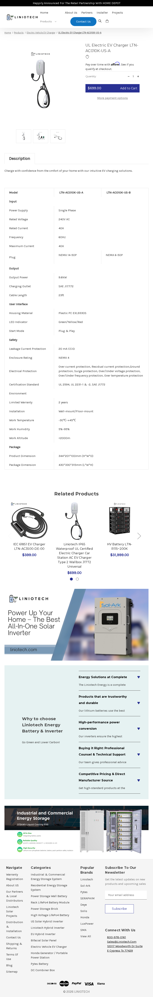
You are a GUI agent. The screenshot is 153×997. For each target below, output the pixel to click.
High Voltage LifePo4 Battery (50, 915)
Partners (87, 12)
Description (19, 158)
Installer (102, 12)
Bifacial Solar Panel (44, 940)
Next (139, 536)
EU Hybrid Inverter (43, 934)
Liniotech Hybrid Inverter (47, 927)
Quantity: (90, 76)
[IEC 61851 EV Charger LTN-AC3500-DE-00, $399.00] (29, 521)
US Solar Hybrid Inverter (47, 921)
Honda (84, 917)
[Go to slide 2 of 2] (77, 579)
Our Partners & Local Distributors (14, 896)
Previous (9, 536)
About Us (71, 12)
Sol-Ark (85, 885)
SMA (83, 930)
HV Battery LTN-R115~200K (119, 546)
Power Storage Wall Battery (49, 896)
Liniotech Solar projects (12, 911)
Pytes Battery (39, 964)
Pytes (84, 892)
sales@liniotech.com (121, 941)
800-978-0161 (116, 937)
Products (46, 21)
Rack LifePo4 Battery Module (50, 902)
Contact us (83, 21)
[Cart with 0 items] (107, 21)
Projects (117, 12)
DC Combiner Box (43, 970)
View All (85, 936)
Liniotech (86, 879)
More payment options (112, 98)
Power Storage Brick (44, 908)
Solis (83, 911)
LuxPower (86, 923)
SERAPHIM (87, 898)
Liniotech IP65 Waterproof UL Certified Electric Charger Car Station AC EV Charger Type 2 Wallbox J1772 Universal (74, 555)
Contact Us (13, 937)
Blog (9, 965)
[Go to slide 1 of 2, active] (71, 579)
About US (12, 885)
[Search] (100, 21)
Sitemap (12, 971)
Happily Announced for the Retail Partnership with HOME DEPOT (76, 3)
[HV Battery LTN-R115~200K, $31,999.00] (119, 521)
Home (44, 12)
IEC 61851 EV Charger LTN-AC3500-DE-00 (29, 546)
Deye (83, 904)
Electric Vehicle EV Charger (49, 946)
